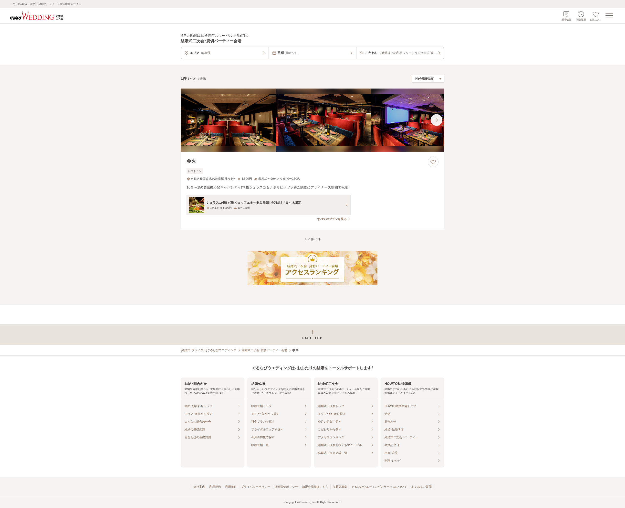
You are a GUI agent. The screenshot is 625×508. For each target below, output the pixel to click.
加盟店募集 (340, 486)
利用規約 (215, 486)
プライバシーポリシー (255, 486)
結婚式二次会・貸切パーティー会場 (264, 350)
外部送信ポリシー (286, 486)
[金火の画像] (312, 120)
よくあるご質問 (421, 486)
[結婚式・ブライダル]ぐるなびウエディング (208, 350)
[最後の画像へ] (436, 120)
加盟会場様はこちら (315, 486)
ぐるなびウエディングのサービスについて (379, 486)
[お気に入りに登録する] (433, 162)
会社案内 (199, 486)
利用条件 (231, 486)
